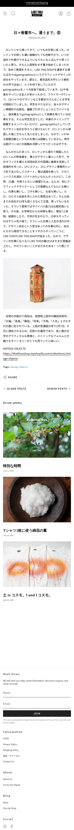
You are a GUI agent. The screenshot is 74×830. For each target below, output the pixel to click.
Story (5, 802)
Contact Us (8, 761)
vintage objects (19, 367)
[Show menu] (5, 13)
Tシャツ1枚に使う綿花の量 (25, 530)
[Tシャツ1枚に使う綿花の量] (37, 499)
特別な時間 (12, 466)
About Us (7, 778)
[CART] (69, 13)
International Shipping (37, 2)
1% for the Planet (11, 784)
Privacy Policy (53, 719)
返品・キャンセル (11, 755)
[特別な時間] (37, 435)
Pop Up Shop (9, 808)
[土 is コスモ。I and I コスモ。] (37, 564)
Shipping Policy (11, 749)
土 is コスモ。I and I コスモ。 (27, 595)
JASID (6, 738)
